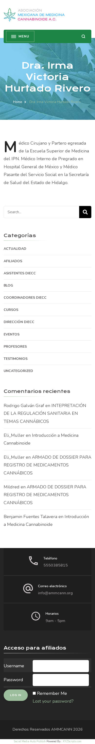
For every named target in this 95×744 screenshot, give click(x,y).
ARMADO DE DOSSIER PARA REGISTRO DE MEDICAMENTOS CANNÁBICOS (47, 465)
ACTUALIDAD (15, 248)
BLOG (8, 285)
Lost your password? (53, 701)
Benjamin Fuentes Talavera (30, 517)
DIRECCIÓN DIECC (19, 322)
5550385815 (55, 565)
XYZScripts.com (72, 741)
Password (13, 680)
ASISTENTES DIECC (20, 273)
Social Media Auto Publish (30, 741)
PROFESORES (15, 346)
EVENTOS (11, 334)
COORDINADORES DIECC (25, 297)
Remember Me (52, 693)
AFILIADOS (13, 261)
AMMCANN (61, 729)
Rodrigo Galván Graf (24, 406)
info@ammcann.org (55, 593)
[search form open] (83, 36)
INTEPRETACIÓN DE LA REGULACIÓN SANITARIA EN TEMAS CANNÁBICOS (45, 413)
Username (14, 666)
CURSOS (11, 309)
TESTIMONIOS (16, 358)
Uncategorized (18, 371)
